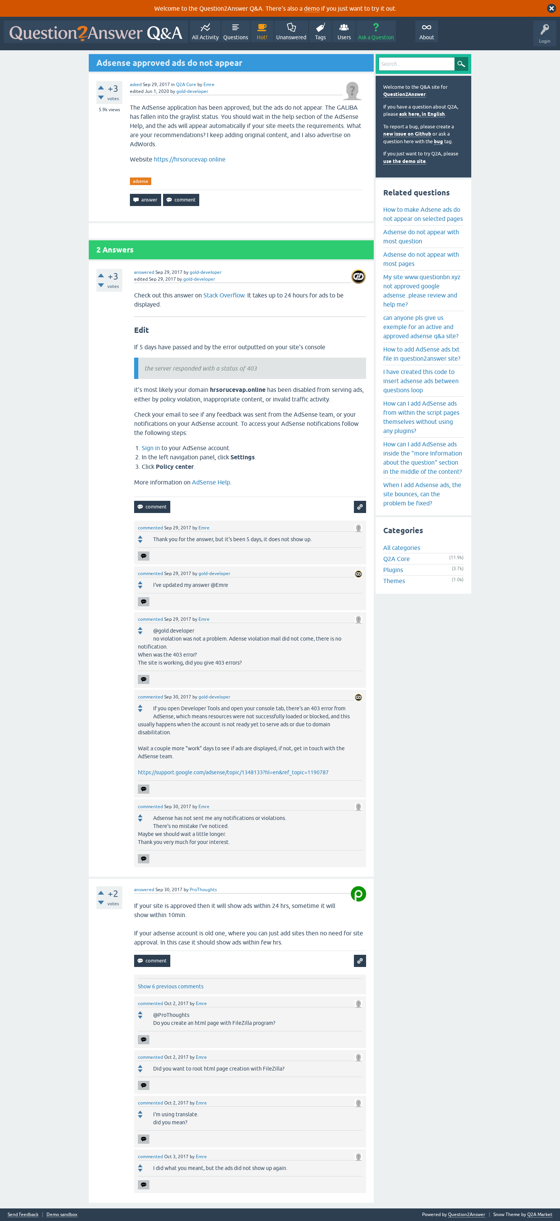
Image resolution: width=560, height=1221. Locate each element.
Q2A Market (539, 1214)
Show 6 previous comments (170, 986)
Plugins (393, 569)
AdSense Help (211, 482)
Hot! (262, 37)
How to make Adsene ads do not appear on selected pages (423, 214)
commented (150, 528)
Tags (320, 37)
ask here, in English (422, 114)
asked (136, 84)
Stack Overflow (223, 295)
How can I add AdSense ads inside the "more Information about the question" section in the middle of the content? (422, 458)
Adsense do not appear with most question (421, 237)
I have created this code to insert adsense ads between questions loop (421, 380)
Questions (235, 37)
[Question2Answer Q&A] (96, 32)
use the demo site (404, 161)
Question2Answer (404, 94)
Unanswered (291, 37)
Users (344, 37)
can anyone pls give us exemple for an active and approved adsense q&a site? (420, 326)
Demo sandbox (61, 1214)
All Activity (205, 37)
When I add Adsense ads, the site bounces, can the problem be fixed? (422, 494)
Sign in (151, 447)
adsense (140, 181)
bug (438, 141)
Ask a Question (376, 37)
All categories (401, 547)
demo (312, 8)
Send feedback (23, 1214)
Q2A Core (186, 84)
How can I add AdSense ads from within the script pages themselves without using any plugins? (421, 417)
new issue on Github (407, 134)
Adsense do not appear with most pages (421, 259)
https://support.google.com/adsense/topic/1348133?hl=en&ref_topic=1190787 (233, 772)
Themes (394, 580)
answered (144, 272)
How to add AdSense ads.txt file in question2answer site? (421, 354)
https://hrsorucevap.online (190, 159)
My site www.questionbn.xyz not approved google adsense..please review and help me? (422, 290)
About (426, 37)
